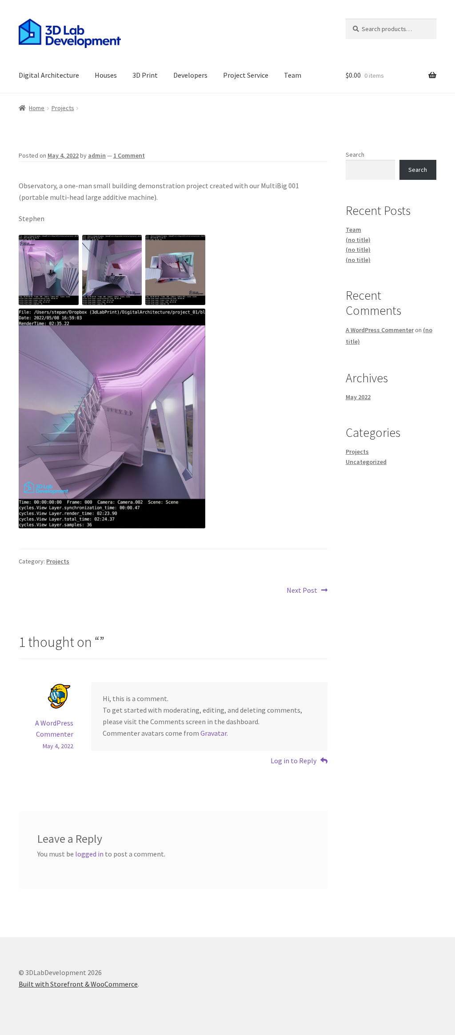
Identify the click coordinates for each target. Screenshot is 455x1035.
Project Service (245, 75)
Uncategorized (366, 462)
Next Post (302, 590)
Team (292, 75)
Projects (63, 108)
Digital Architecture (49, 75)
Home (36, 108)
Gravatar (213, 733)
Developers (190, 75)
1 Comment (129, 155)
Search (355, 155)
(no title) (358, 240)
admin (97, 155)
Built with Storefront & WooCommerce (78, 983)
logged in (89, 853)
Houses (106, 75)
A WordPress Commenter (380, 330)
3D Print (145, 75)
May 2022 (358, 397)
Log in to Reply (293, 760)
